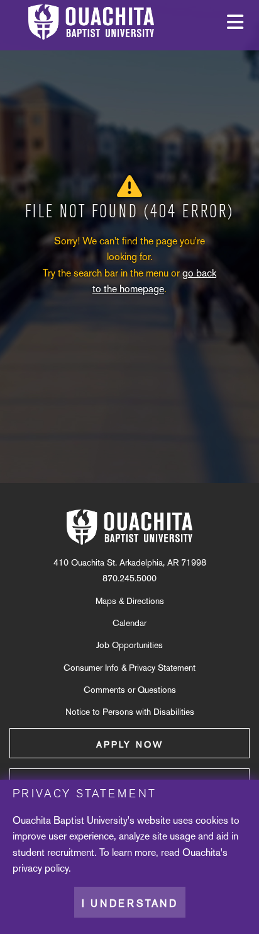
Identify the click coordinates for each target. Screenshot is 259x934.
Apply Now (129, 744)
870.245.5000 (129, 578)
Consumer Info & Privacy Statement (129, 668)
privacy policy (41, 868)
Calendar (129, 623)
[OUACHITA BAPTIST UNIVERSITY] (129, 527)
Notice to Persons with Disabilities (129, 712)
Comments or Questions (130, 690)
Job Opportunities (129, 645)
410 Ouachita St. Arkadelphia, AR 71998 (129, 562)
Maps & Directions (130, 601)
